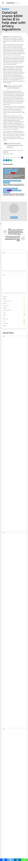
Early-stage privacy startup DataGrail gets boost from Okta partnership (15, 145)
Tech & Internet (5, 9)
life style (13, 312)
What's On (13, 325)
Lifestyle (9, 190)
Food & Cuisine (14, 305)
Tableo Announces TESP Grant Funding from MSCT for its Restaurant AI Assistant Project (14, 176)
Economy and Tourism (8, 169)
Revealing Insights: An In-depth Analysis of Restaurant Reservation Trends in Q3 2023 (13, 194)
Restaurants (14, 171)
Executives (14, 303)
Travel (14, 321)
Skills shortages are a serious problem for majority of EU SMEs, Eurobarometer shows (13, 185)
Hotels (6, 171)
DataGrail (5, 36)
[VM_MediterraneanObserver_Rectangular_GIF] (13, 275)
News (10, 171)
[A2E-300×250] (13, 253)
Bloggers (13, 298)
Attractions (13, 296)
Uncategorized (14, 323)
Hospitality (16, 169)
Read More (5, 152)
